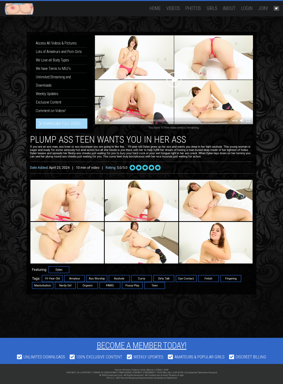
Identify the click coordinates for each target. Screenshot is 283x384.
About (229, 8)
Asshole (119, 278)
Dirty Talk (164, 278)
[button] (174, 79)
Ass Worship (97, 278)
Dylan (59, 269)
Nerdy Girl (65, 285)
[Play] (100, 120)
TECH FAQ (162, 372)
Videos (173, 8)
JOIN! (263, 8)
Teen (155, 285)
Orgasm (88, 285)
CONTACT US (73, 372)
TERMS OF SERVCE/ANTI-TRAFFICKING (112, 372)
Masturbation (42, 285)
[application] (174, 79)
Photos (193, 8)
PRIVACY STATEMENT (144, 372)
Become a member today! (141, 345)
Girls (212, 8)
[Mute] (242, 120)
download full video (62, 123)
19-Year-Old (52, 278)
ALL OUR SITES (175, 372)
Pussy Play (132, 285)
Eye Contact (186, 278)
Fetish (208, 278)
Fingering (231, 278)
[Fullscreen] (248, 120)
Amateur (74, 278)
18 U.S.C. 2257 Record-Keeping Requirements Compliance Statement (141, 378)
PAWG (110, 285)
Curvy (141, 278)
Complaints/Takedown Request (201, 372)
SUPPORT (86, 372)
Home (155, 8)
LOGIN (246, 8)
